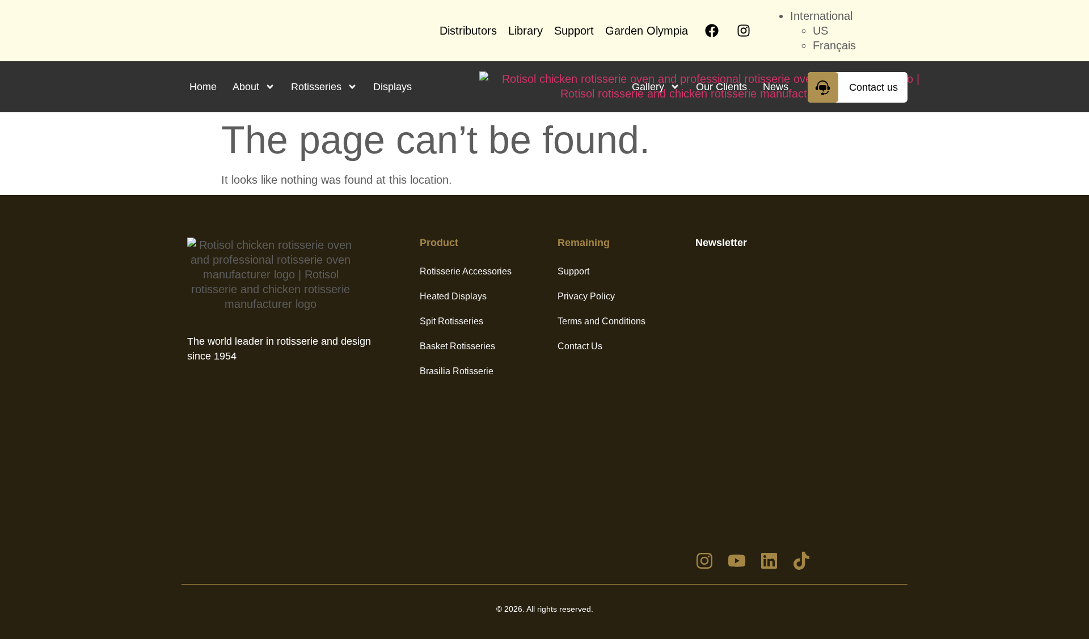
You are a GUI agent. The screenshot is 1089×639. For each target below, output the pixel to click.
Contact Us (580, 346)
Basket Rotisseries (457, 346)
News (775, 86)
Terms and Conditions (601, 321)
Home (203, 86)
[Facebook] (712, 30)
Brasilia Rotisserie (456, 371)
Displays (392, 86)
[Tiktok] (801, 561)
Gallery (648, 86)
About (246, 86)
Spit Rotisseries (451, 321)
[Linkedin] (769, 561)
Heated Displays (453, 296)
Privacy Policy (586, 296)
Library (525, 30)
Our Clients (721, 86)
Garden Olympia (646, 30)
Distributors (468, 30)
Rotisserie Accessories (466, 271)
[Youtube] (737, 561)
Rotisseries (316, 86)
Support (574, 30)
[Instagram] (743, 30)
